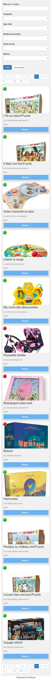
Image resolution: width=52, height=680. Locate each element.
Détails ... (26, 129)
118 (21, 81)
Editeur (6, 53)
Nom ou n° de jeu (11, 4)
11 (4, 81)
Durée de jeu (9, 44)
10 (46, 76)
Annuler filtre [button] (19, 67)
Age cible (7, 24)
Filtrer (7, 67)
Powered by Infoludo (26, 677)
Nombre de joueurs (12, 34)
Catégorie (7, 14)
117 (14, 81)
